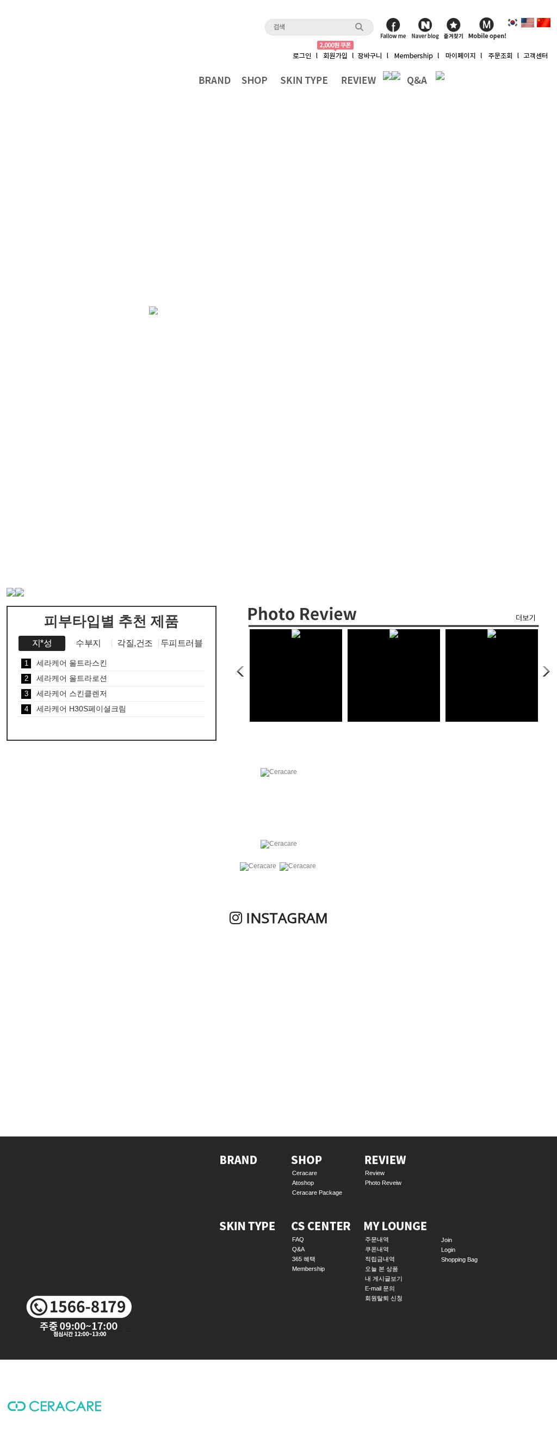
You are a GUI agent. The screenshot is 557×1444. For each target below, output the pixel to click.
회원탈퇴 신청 (384, 1298)
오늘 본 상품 (381, 1268)
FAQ (298, 1239)
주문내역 (377, 1239)
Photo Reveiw (383, 1182)
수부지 (88, 643)
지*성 (42, 643)
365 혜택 (303, 1259)
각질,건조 (135, 643)
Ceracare (304, 1173)
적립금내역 (380, 1259)
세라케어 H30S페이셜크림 (75, 708)
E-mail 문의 (380, 1288)
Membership (308, 1268)
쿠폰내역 (377, 1249)
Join (446, 1240)
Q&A (298, 1249)
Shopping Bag (459, 1259)
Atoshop (303, 1182)
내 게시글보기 (384, 1278)
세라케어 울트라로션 (66, 678)
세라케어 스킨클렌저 (66, 693)
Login (448, 1249)
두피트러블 (181, 643)
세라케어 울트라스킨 (66, 663)
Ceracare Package (317, 1192)
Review (375, 1173)
